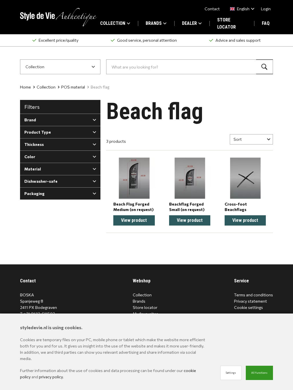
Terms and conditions (253, 294)
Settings (231, 372)
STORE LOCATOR (226, 23)
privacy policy (51, 376)
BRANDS (154, 23)
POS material (73, 87)
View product (134, 220)
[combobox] (241, 9)
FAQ (266, 23)
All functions (259, 372)
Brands (139, 301)
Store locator (145, 307)
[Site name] (58, 17)
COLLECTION (112, 23)
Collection (46, 87)
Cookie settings (248, 307)
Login (266, 8)
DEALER (189, 23)
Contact (212, 8)
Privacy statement (250, 301)
